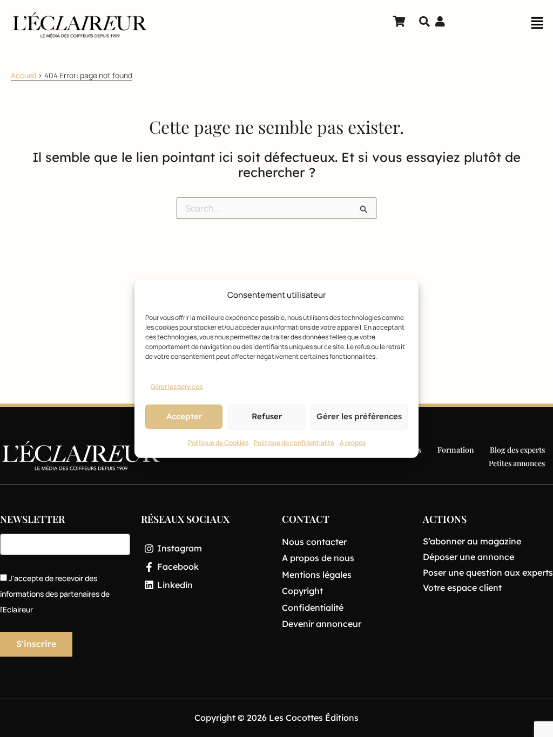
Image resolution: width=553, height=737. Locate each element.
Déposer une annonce (468, 556)
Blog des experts (517, 450)
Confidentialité (312, 607)
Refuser (267, 416)
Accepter (184, 416)
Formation (455, 450)
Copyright (302, 590)
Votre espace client (462, 587)
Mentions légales (317, 574)
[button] (537, 26)
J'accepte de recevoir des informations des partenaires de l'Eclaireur (55, 594)
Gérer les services (177, 386)
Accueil (23, 75)
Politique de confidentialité (294, 442)
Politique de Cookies (218, 442)
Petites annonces (517, 463)
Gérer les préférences (359, 416)
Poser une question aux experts (488, 572)
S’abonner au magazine (472, 541)
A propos (353, 442)
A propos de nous (318, 557)
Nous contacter (314, 541)
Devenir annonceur (321, 623)
